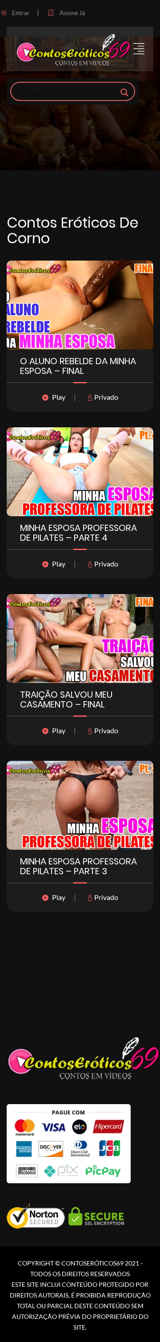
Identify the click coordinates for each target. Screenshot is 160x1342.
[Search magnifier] (124, 92)
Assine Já (71, 12)
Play (58, 397)
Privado (105, 397)
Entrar (20, 12)
